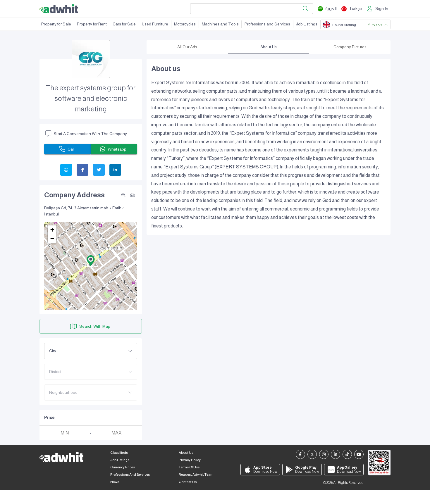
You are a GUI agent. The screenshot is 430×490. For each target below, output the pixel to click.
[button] (90, 260)
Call (71, 149)
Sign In (381, 8)
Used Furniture (155, 24)
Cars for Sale (124, 24)
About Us (186, 453)
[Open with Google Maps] (132, 194)
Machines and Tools (220, 24)
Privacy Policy (190, 460)
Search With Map (94, 326)
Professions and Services (267, 24)
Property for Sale (56, 24)
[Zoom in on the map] (123, 195)
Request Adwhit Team (196, 474)
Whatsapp (117, 149)
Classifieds (119, 453)
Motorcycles (185, 24)
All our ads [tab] (187, 46)
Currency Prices (122, 467)
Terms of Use (189, 467)
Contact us (188, 482)
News (114, 482)
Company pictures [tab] (350, 46)
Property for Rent (92, 24)
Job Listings (306, 24)
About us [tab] (268, 46)
